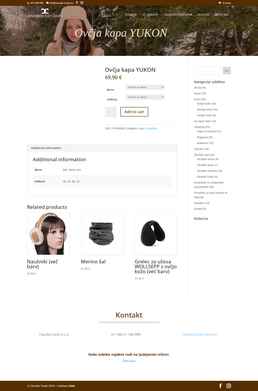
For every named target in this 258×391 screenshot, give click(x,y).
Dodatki (199, 203)
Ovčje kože (204, 103)
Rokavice (202, 143)
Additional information (46, 148)
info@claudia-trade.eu (200, 334)
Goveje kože (204, 109)
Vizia (72, 386)
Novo (197, 93)
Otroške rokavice (207, 171)
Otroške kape (205, 165)
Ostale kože (204, 115)
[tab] (46, 148)
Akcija (198, 87)
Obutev (198, 149)
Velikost (112, 99)
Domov (131, 14)
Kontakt (222, 14)
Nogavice (203, 137)
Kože (197, 99)
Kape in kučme (147, 128)
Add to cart (134, 111)
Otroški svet (201, 155)
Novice (203, 14)
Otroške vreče (206, 159)
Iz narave (150, 14)
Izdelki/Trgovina (178, 14)
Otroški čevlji (205, 176)
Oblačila (199, 127)
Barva (110, 89)
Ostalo (198, 209)
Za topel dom (202, 121)
